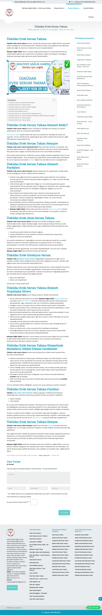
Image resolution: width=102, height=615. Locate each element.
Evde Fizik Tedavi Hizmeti (83, 165)
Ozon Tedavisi (81, 112)
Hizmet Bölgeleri (73, 8)
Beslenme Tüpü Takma (84, 71)
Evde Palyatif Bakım (84, 145)
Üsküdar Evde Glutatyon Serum (18, 111)
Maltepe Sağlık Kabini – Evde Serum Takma (36, 8)
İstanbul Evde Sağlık (21, 455)
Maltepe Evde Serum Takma (60, 555)
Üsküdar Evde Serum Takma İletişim (19, 120)
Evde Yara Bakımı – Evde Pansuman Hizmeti (85, 84)
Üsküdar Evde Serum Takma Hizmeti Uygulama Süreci (25, 113)
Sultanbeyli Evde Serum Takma (61, 563)
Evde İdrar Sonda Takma (85, 117)
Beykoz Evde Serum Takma (60, 543)
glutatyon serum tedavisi (26, 259)
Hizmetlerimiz (59, 8)
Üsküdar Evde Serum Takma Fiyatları (20, 118)
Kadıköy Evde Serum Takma (60, 549)
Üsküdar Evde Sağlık (32, 455)
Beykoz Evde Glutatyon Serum (83, 543)
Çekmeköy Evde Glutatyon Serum (84, 546)
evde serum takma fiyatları (23, 393)
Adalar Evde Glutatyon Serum (83, 537)
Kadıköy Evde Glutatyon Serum (84, 549)
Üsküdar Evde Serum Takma (60, 575)
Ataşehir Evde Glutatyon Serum (84, 540)
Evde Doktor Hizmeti (84, 55)
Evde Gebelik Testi (83, 128)
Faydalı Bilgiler (88, 8)
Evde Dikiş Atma (82, 95)
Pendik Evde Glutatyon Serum (83, 558)
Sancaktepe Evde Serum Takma (61, 561)
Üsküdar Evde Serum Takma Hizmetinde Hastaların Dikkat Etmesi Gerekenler (32, 115)
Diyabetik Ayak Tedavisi (82, 139)
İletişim (91, 17)
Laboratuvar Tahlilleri (84, 60)
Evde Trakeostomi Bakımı (83, 158)
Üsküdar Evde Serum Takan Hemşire (20, 105)
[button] (93, 607)
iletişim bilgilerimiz (61, 299)
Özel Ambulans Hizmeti (84, 100)
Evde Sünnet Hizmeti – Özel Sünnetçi (84, 106)
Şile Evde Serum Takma (59, 566)
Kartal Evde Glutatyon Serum (83, 552)
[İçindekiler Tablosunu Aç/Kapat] (53, 100)
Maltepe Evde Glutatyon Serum (84, 555)
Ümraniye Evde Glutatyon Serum (84, 572)
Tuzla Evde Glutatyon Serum (83, 569)
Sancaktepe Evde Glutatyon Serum (85, 561)
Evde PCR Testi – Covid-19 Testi (84, 123)
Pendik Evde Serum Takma (59, 558)
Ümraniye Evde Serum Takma (60, 572)
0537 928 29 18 (26, 301)
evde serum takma (55, 209)
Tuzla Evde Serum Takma (59, 569)
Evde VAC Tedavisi (83, 133)
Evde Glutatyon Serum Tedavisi (84, 49)
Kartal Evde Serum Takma (59, 552)
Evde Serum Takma (13, 135)
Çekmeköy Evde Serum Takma (61, 546)
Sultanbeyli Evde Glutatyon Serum (84, 563)
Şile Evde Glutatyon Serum (82, 566)
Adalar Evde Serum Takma (59, 537)
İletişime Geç (12, 587)
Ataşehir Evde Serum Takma (60, 540)
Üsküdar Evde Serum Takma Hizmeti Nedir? (22, 102)
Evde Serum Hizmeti (83, 43)
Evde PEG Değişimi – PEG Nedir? (85, 151)
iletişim (31, 160)
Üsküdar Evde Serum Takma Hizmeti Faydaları (22, 107)
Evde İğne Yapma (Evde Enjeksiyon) (84, 77)
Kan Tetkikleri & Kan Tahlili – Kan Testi (84, 66)
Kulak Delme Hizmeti (84, 90)
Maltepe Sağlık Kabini (16, 607)
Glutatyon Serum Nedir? (82, 535)
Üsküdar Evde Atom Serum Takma (19, 109)
